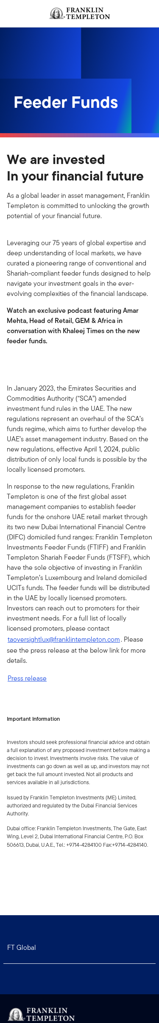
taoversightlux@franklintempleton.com (64, 639)
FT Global (21, 947)
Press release (27, 678)
